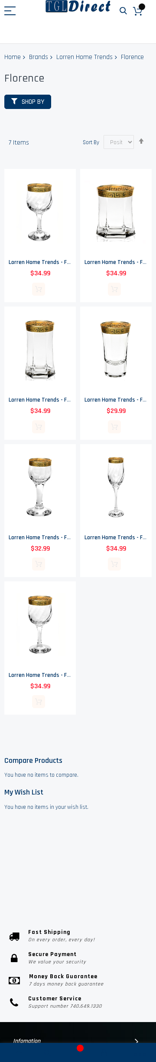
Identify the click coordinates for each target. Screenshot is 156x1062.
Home (12, 57)
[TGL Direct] (78, 6)
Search (123, 11)
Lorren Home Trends (84, 57)
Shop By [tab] (33, 101)
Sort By (91, 142)
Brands (38, 57)
